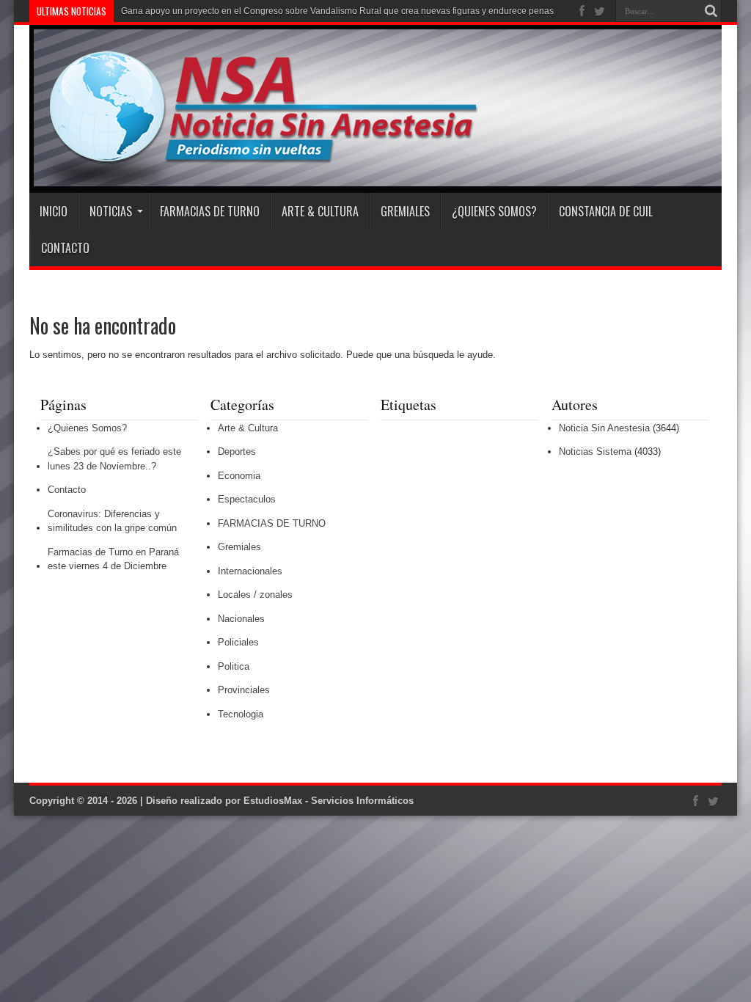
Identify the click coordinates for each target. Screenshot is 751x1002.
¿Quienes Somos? (494, 211)
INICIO (53, 211)
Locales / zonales (255, 594)
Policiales (238, 642)
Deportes (237, 451)
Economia (239, 475)
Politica (233, 666)
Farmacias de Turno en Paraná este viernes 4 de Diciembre (113, 559)
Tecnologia (240, 714)
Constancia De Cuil (606, 211)
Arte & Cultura (320, 211)
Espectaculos (247, 499)
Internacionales (250, 571)
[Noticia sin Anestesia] (254, 156)
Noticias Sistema (595, 451)
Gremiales (405, 211)
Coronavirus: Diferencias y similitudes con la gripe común (112, 521)
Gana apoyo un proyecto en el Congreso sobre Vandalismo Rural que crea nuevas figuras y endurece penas (337, 11)
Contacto (65, 248)
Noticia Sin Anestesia (604, 428)
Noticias (110, 211)
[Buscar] (711, 11)
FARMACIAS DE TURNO (210, 211)
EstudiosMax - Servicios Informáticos (328, 800)
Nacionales (241, 618)
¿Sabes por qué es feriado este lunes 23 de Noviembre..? (114, 459)
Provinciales (244, 689)
